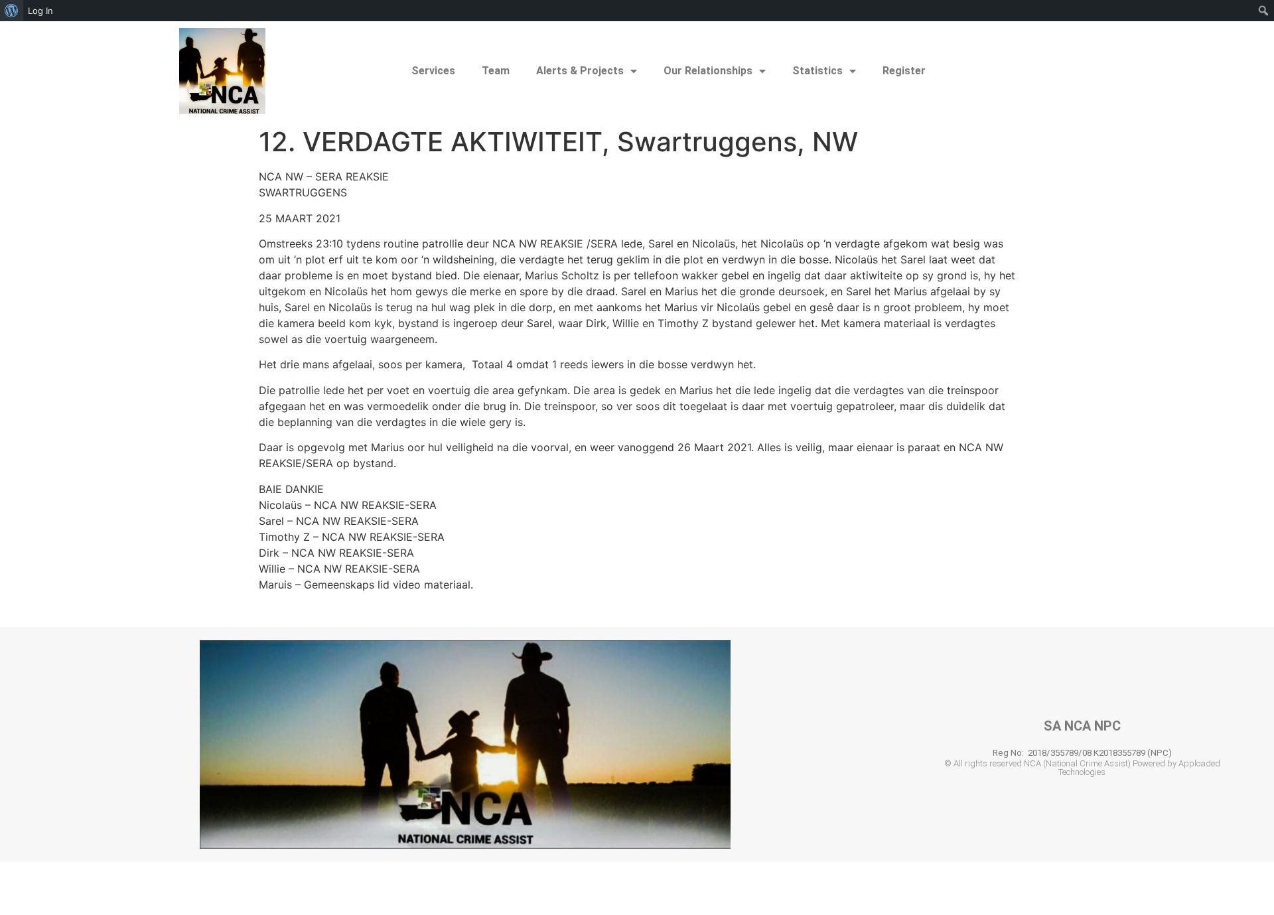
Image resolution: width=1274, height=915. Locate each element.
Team (496, 70)
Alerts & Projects (580, 70)
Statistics (817, 70)
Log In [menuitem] (40, 10)
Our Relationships (708, 70)
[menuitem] (11, 10)
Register (904, 70)
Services (433, 70)
